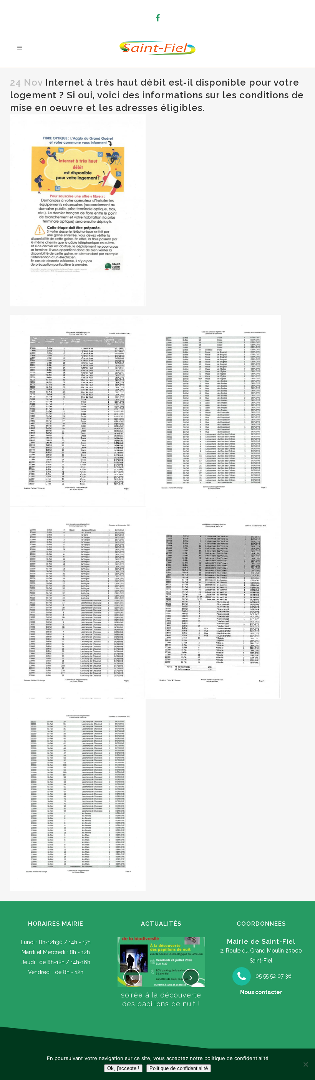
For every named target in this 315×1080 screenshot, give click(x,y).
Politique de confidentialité (178, 1068)
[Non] (305, 1064)
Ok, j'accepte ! (123, 1068)
